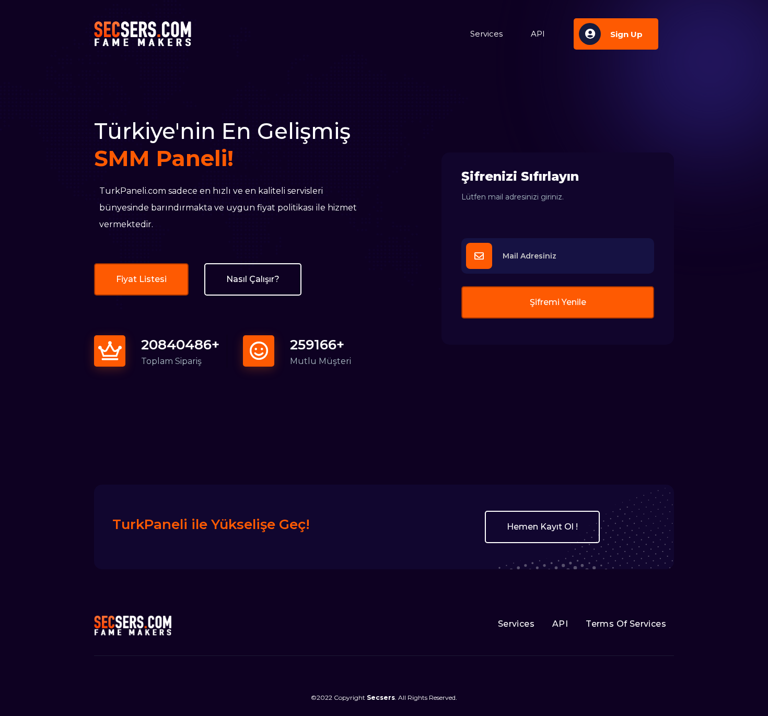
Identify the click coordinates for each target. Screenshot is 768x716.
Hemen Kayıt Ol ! (542, 527)
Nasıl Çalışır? (253, 279)
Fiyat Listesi (141, 279)
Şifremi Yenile (558, 302)
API (538, 34)
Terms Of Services (626, 624)
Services (486, 34)
